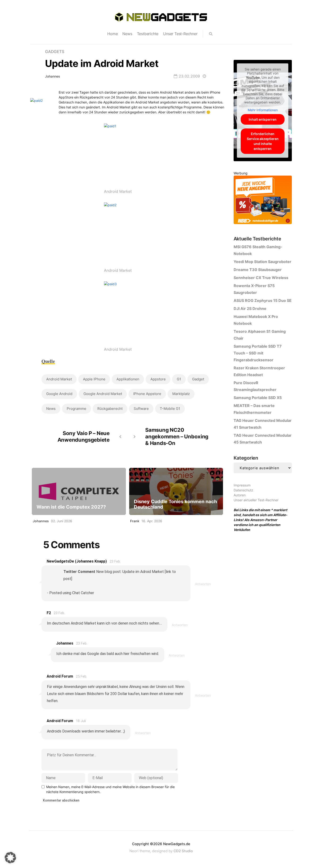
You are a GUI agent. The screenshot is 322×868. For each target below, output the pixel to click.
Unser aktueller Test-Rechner (256, 500)
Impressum (242, 485)
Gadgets (54, 51)
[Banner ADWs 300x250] (263, 201)
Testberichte (148, 33)
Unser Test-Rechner (180, 33)
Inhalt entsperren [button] (263, 119)
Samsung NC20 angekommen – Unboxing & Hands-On (176, 436)
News (127, 33)
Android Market (59, 379)
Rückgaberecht (110, 408)
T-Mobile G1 (170, 408)
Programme (76, 408)
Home (112, 33)
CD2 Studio (183, 851)
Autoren (240, 495)
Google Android (59, 393)
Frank (134, 521)
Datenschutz (243, 490)
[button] (10, 857)
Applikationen (127, 379)
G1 (179, 379)
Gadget (198, 379)
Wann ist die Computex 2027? (71, 507)
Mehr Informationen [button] (263, 110)
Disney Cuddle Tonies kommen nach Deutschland (175, 504)
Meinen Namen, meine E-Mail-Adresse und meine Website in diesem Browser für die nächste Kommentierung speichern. (110, 789)
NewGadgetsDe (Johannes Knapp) (77, 561)
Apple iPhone (94, 379)
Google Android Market (102, 393)
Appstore (158, 379)
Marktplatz (181, 393)
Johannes (52, 76)
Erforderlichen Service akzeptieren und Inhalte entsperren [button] (263, 141)
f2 (49, 613)
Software (141, 408)
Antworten (203, 584)
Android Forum (60, 676)
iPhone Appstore (147, 393)
